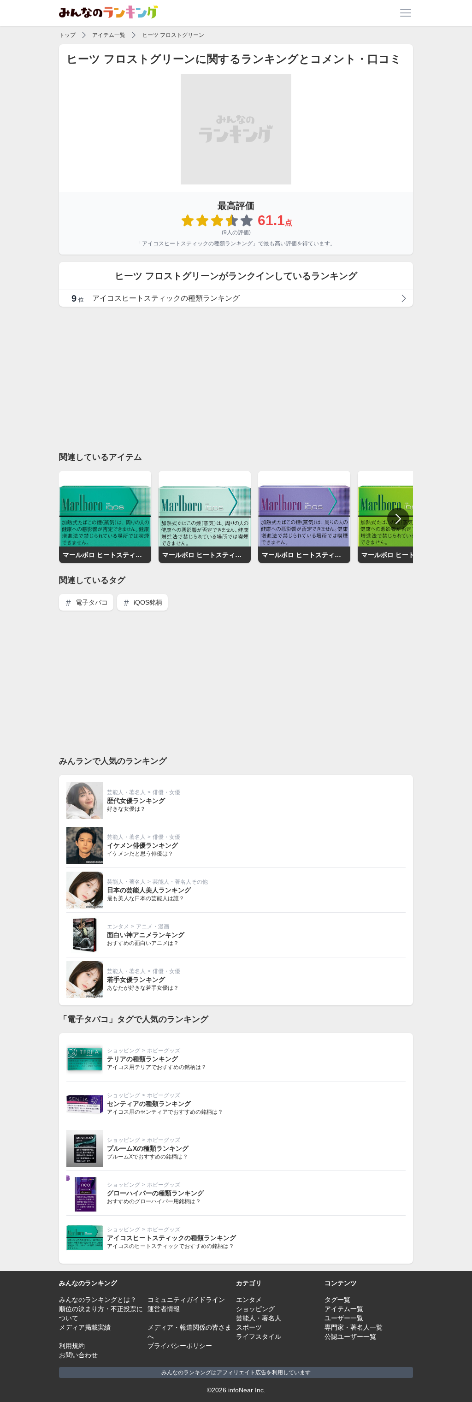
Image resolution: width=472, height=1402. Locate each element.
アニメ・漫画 (152, 926)
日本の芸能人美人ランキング (149, 890)
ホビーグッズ (163, 1050)
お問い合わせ (78, 1355)
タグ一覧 (337, 1299)
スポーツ (249, 1327)
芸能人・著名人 (126, 792)
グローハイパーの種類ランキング (155, 1193)
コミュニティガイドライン (186, 1299)
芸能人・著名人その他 (180, 882)
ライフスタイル (258, 1336)
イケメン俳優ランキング (142, 845)
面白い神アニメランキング (145, 935)
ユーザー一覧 (343, 1318)
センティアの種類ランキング (149, 1103)
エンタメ (118, 926)
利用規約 (72, 1345)
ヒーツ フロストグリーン (173, 35)
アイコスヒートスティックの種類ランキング (197, 243)
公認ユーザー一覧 (350, 1336)
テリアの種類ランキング (142, 1059)
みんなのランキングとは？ (97, 1299)
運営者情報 (164, 1309)
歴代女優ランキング (136, 800)
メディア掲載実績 (85, 1327)
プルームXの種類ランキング (148, 1148)
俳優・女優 (166, 792)
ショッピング (123, 1050)
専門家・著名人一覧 (353, 1327)
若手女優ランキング (136, 979)
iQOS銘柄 (147, 602)
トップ (67, 35)
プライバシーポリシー (180, 1345)
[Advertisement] (236, 378)
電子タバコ (91, 602)
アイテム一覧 (108, 35)
